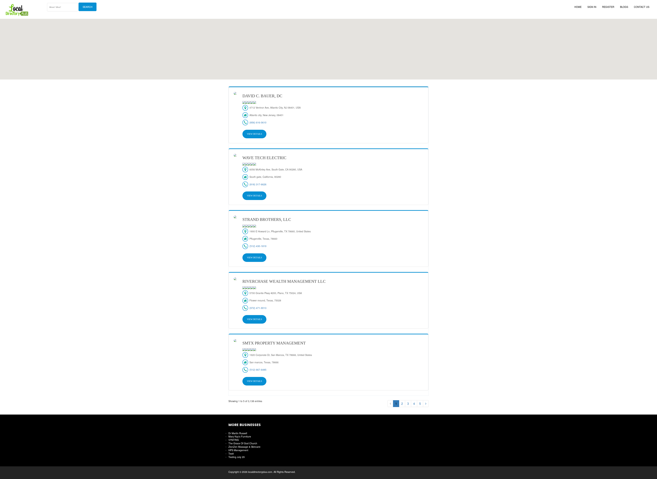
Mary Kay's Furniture (239, 436)
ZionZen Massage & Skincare (244, 446)
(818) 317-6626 (257, 184)
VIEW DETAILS (254, 134)
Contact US (641, 7)
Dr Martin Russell (237, 433)
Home (578, 7)
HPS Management (238, 450)
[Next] (426, 403)
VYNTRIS (233, 440)
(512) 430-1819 (257, 246)
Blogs (624, 7)
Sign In (591, 7)
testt (231, 453)
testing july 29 (236, 457)
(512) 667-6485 (257, 369)
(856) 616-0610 (257, 122)
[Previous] (390, 403)
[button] (328, 47)
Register (608, 7)
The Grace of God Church (242, 443)
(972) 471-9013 (257, 308)
